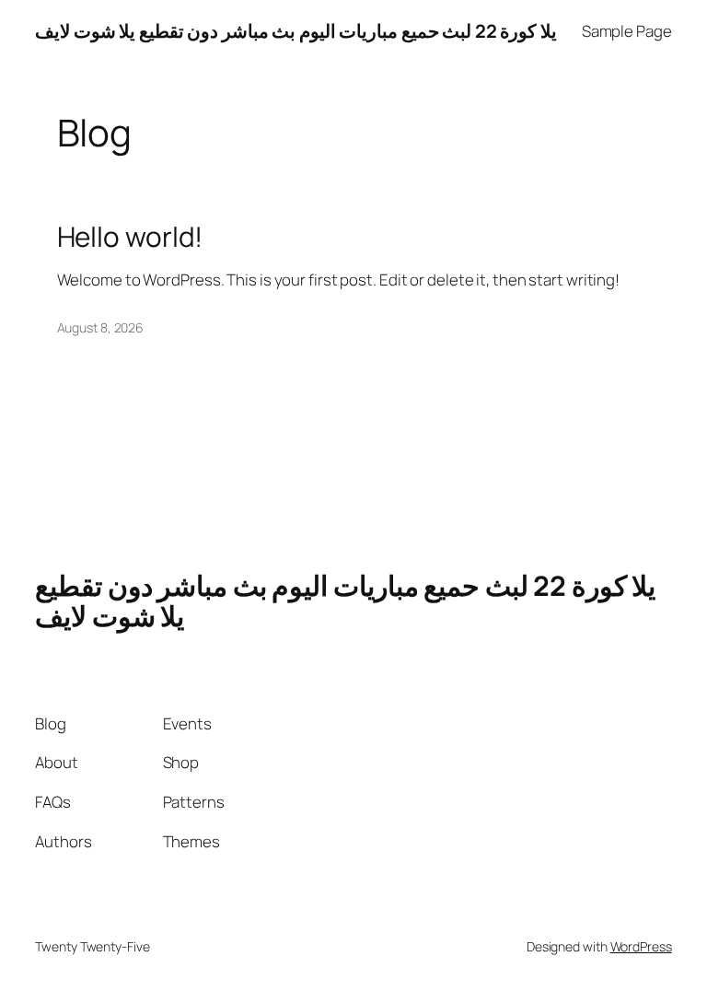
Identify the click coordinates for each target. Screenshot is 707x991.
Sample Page (627, 30)
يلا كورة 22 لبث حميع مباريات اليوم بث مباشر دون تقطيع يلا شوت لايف (296, 30)
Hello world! (130, 236)
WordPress (641, 946)
